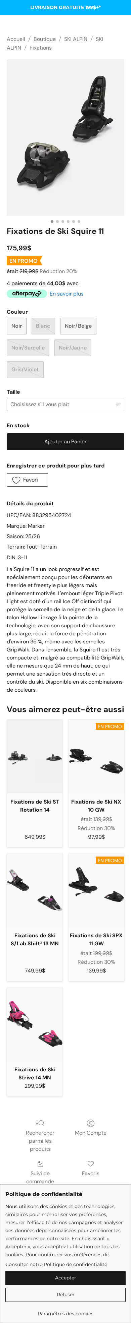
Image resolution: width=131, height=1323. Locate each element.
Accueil (16, 39)
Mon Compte (90, 1132)
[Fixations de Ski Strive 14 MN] (34, 1024)
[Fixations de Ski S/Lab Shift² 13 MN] (34, 890)
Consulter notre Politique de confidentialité (56, 1264)
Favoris (90, 1173)
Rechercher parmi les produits (40, 1140)
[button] (27, 480)
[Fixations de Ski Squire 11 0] (65, 137)
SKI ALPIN (75, 39)
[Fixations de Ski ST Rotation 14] (34, 756)
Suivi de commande (40, 1177)
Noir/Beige (78, 325)
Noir (16, 325)
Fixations (41, 47)
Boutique (45, 39)
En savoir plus (67, 293)
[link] (65, 1311)
